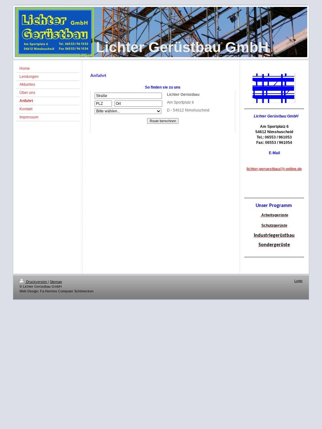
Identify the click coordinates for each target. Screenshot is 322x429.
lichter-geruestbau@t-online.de (274, 169)
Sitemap (56, 282)
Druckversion (36, 282)
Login (298, 281)
